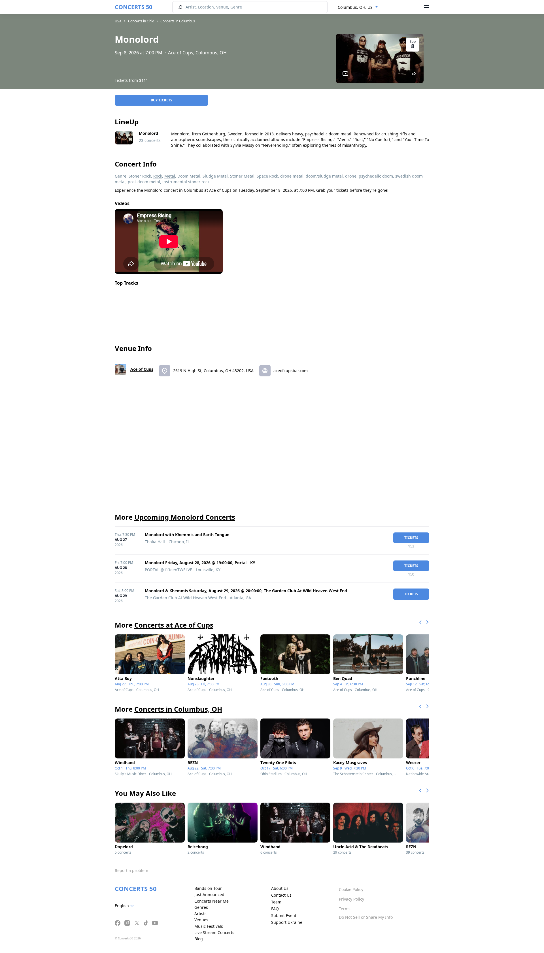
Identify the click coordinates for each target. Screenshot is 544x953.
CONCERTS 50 (133, 7)
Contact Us (281, 895)
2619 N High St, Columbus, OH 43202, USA (213, 370)
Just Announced (209, 894)
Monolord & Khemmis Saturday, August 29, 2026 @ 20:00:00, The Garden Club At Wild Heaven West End (246, 590)
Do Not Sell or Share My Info (366, 917)
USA (118, 21)
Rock (157, 176)
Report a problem (131, 870)
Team (276, 902)
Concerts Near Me (211, 901)
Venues (201, 919)
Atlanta (236, 597)
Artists (200, 913)
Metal (169, 176)
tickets (411, 537)
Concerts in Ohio (141, 21)
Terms (344, 908)
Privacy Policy (351, 899)
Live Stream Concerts (214, 932)
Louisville (204, 569)
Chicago (176, 541)
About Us (279, 888)
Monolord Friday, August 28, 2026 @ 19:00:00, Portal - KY (200, 562)
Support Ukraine (286, 922)
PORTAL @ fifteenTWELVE (168, 569)
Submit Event (283, 915)
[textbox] (125, 905)
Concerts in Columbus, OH (178, 709)
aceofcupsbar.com (290, 370)
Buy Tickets (161, 100)
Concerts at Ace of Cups (173, 625)
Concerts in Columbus (177, 21)
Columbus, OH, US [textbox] (355, 7)
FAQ (275, 908)
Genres (201, 907)
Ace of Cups (141, 369)
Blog (198, 938)
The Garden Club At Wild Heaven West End (185, 597)
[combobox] (357, 7)
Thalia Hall (155, 541)
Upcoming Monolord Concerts (184, 517)
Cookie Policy (351, 889)
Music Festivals (208, 926)
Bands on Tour (208, 888)
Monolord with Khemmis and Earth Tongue (187, 534)
